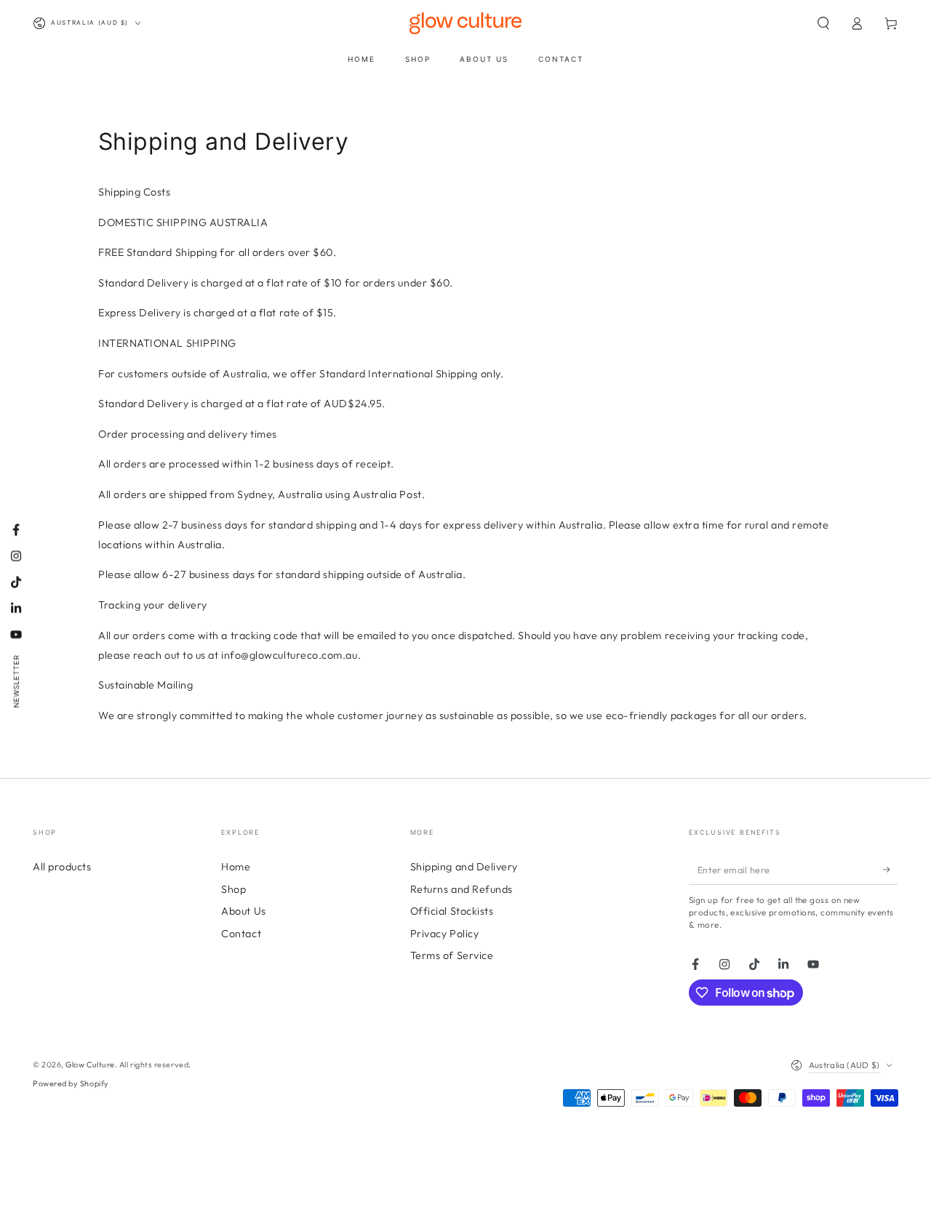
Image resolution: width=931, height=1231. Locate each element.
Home (235, 866)
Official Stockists (452, 911)
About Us (243, 911)
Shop (233, 889)
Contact (241, 933)
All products (62, 866)
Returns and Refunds (461, 889)
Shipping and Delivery (464, 866)
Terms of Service (452, 955)
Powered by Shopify (71, 1083)
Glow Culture (89, 1064)
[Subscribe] (890, 869)
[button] (823, 23)
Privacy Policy (444, 933)
